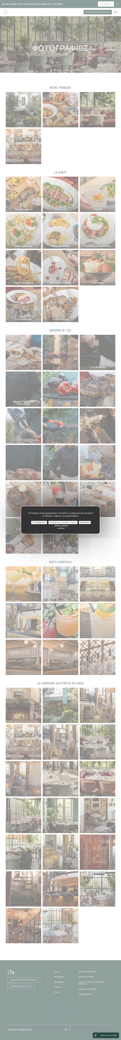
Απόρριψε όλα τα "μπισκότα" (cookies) (63, 522)
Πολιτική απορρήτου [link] (61, 525)
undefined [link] (60, 528)
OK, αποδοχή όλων (39, 522)
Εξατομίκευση (84, 522)
